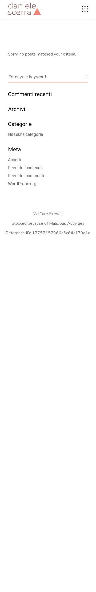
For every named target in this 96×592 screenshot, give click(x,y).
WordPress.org (22, 183)
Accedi (14, 159)
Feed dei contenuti (25, 167)
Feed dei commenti (26, 175)
